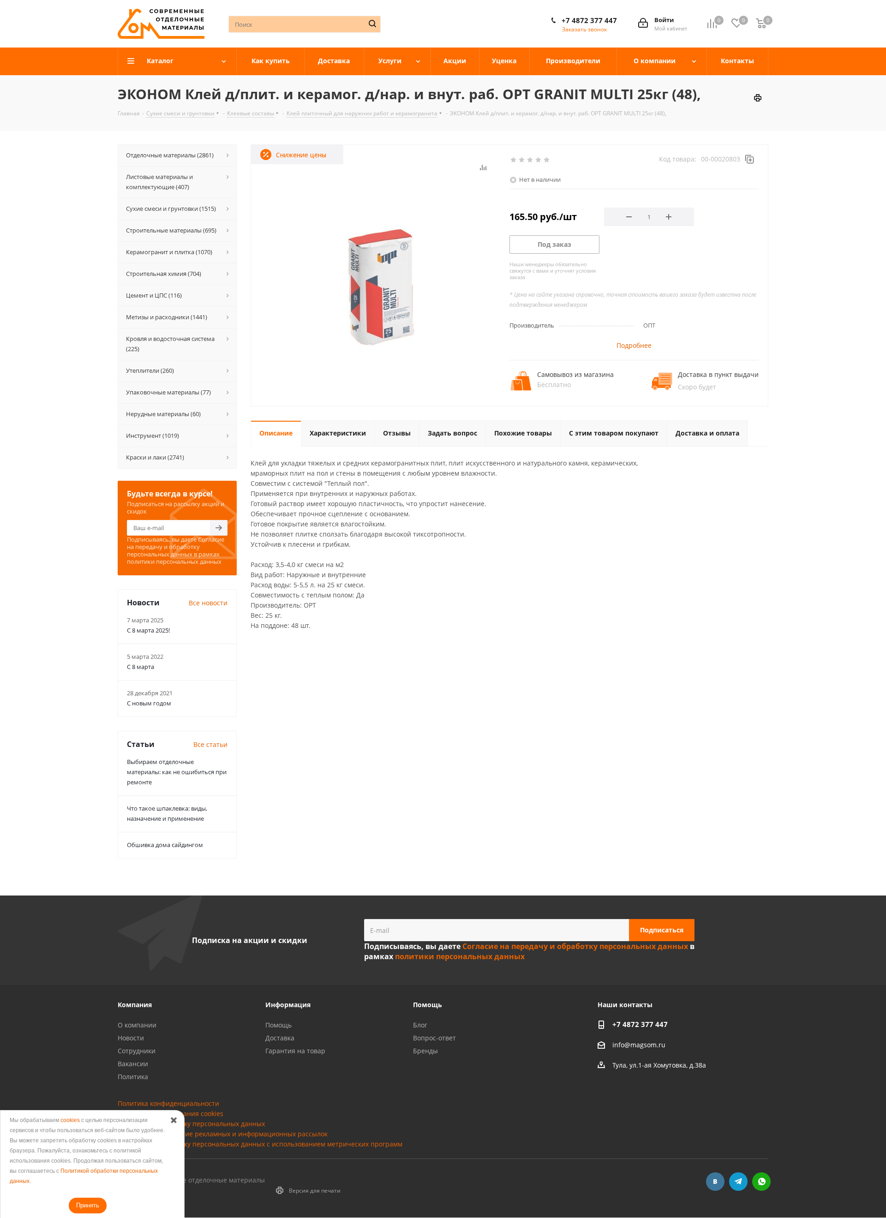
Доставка (279, 1037)
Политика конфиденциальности (168, 1103)
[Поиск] (372, 23)
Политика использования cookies (170, 1113)
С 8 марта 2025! (148, 630)
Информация (288, 1004)
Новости (131, 1037)
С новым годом (149, 703)
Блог (420, 1025)
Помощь (278, 1025)
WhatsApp (761, 1181)
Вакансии (133, 1063)
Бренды (425, 1050)
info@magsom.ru (638, 1044)
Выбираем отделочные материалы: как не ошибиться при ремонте (177, 772)
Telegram (738, 1181)
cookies (70, 1120)
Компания (135, 1004)
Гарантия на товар (295, 1050)
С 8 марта (140, 667)
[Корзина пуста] (761, 24)
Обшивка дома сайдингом (165, 845)
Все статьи (210, 744)
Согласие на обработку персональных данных (191, 1123)
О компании (137, 1025)
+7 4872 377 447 (589, 20)
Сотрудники (137, 1050)
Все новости (208, 602)
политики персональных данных (174, 561)
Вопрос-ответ (434, 1037)
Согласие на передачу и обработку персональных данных (175, 546)
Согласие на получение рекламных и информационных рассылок (223, 1133)
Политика (133, 1076)
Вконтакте (715, 1181)
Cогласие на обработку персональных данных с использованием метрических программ (260, 1144)
